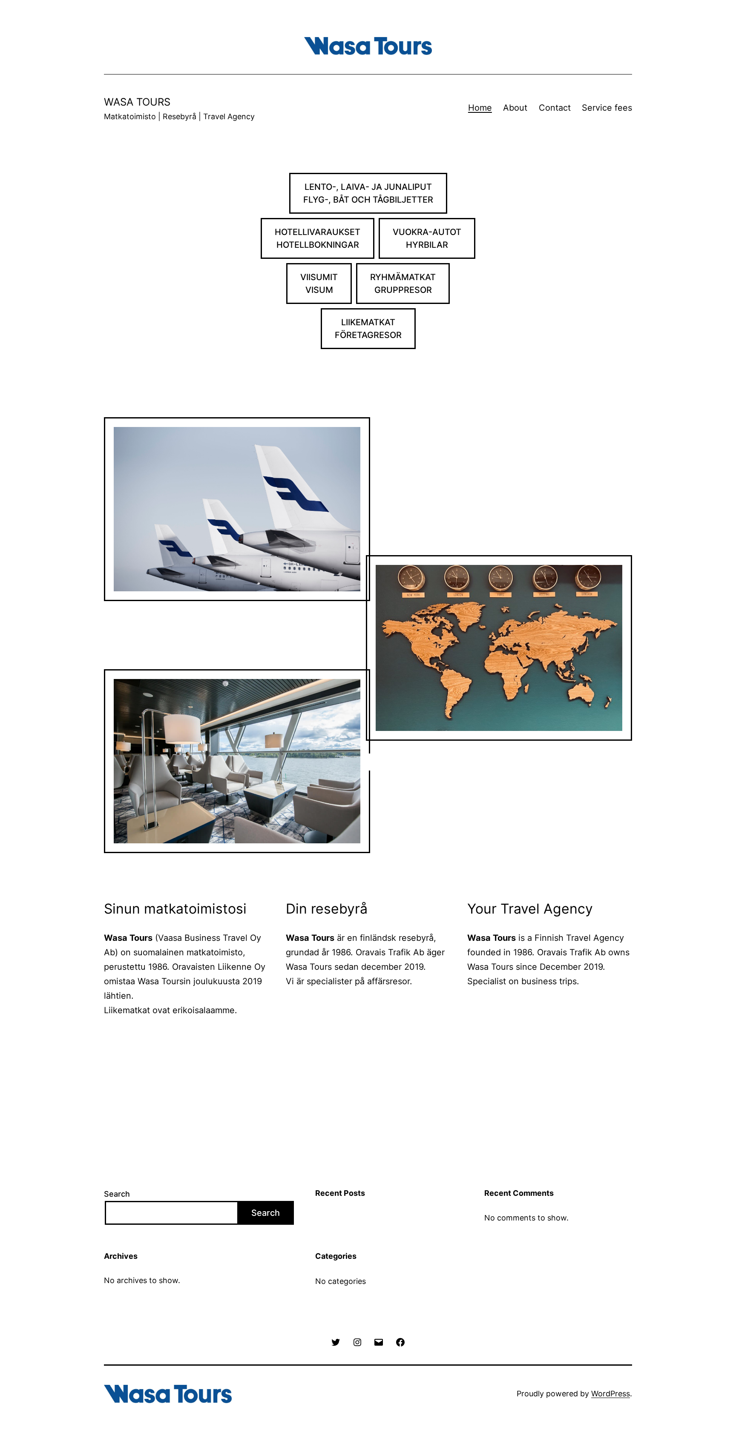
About (515, 108)
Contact (555, 108)
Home (480, 108)
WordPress (610, 1393)
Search (117, 1193)
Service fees (607, 108)
